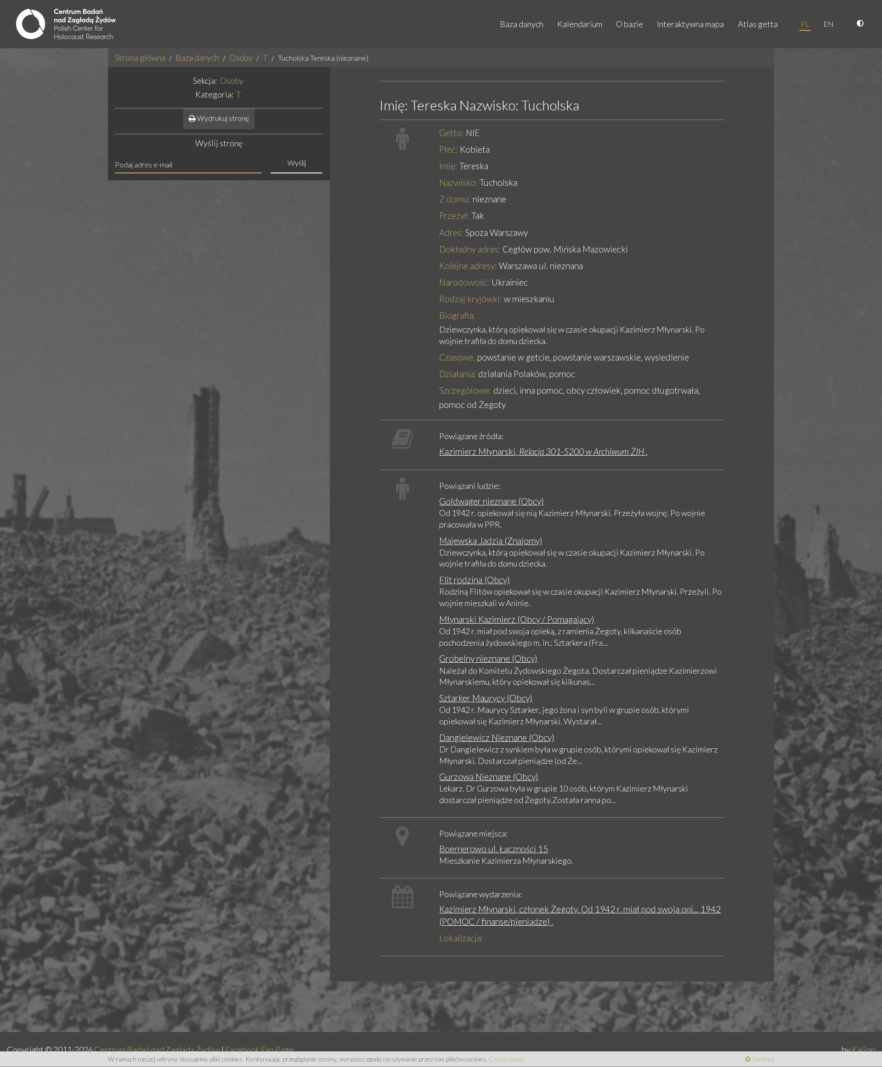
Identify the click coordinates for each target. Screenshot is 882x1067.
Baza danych (521, 24)
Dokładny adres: (470, 249)
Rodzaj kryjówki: (470, 298)
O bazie (629, 24)
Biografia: (457, 315)
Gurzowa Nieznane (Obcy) (488, 776)
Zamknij (762, 1059)
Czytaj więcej (506, 1059)
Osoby (241, 57)
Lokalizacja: (461, 938)
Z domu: (455, 199)
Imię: (448, 166)
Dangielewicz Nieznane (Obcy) (496, 737)
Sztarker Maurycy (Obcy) (485, 698)
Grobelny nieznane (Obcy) (488, 658)
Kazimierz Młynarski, (541, 451)
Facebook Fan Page (259, 1049)
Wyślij (297, 162)
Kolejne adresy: (468, 265)
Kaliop (863, 1049)
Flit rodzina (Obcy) (474, 579)
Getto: (451, 132)
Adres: (451, 232)
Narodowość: (464, 282)
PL (805, 23)
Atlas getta (758, 24)
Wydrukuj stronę (222, 118)
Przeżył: (454, 215)
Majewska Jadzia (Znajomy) (491, 540)
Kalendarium (579, 24)
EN (828, 23)
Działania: (457, 373)
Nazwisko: (458, 182)
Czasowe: (457, 357)
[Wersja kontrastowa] (861, 23)
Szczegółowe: (465, 390)
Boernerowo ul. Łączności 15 (493, 848)
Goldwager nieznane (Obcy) (491, 501)
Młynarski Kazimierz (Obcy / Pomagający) (516, 619)
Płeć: (448, 149)
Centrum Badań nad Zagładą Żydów (157, 1049)
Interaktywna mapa (690, 24)
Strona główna (140, 57)
